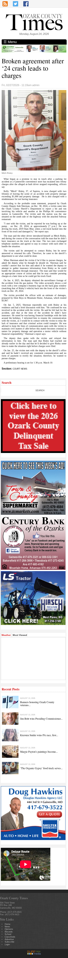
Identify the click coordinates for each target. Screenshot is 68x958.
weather (25, 674)
